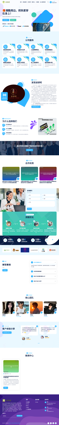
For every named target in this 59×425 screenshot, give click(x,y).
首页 (21, 2)
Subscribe (19, 415)
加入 (43, 2)
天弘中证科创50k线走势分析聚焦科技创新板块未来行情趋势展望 (47, 182)
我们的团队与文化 (35, 106)
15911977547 (54, 2)
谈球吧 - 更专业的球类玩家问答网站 (14, 423)
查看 (5, 387)
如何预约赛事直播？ (38, 271)
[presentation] (3, 174)
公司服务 (37, 2)
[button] (38, 343)
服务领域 (5, 270)
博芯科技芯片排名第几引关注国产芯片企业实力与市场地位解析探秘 (10, 182)
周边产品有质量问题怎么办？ (40, 276)
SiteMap (36, 402)
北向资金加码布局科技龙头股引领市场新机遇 (11, 377)
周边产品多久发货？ (38, 281)
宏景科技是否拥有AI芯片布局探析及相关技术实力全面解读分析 (29, 182)
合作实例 (29, 2)
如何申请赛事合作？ (38, 262)
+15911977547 (49, 408)
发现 (25, 2)
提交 (29, 208)
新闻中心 (33, 2)
